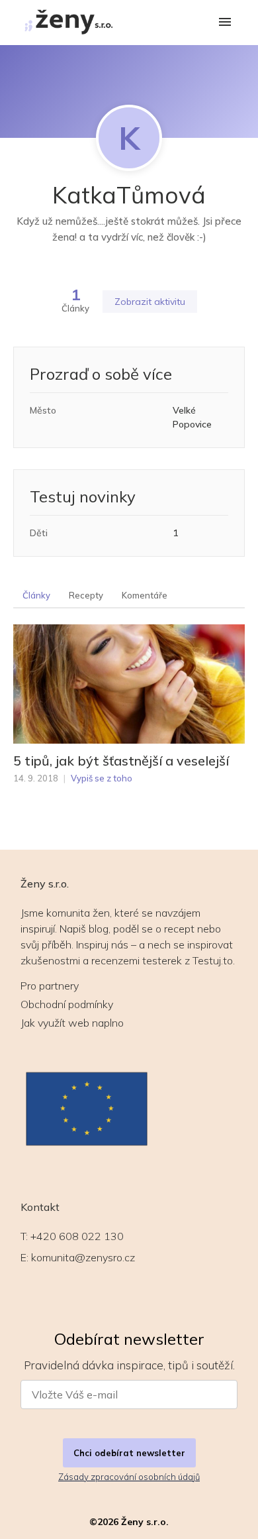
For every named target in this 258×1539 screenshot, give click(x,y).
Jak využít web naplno (72, 1022)
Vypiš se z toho (101, 778)
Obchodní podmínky (67, 1004)
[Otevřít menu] (225, 23)
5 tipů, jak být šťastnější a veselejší (121, 761)
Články (36, 595)
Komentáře (144, 595)
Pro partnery (50, 985)
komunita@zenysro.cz (83, 1257)
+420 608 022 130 (77, 1236)
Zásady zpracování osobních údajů (129, 1476)
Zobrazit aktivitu (149, 302)
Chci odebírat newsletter (129, 1453)
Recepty (86, 595)
